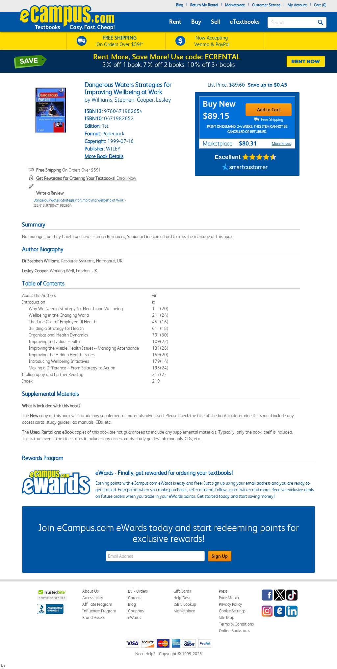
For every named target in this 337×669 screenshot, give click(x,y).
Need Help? (145, 653)
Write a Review (50, 193)
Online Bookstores (234, 630)
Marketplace (235, 5)
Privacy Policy (230, 604)
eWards (134, 617)
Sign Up (220, 556)
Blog (179, 5)
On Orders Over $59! (68, 170)
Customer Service (266, 5)
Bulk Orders (138, 591)
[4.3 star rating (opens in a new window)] (259, 157)
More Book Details (104, 156)
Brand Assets (93, 617)
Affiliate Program (97, 604)
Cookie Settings (232, 610)
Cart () (320, 5)
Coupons (136, 610)
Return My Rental (204, 5)
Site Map (226, 617)
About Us (90, 591)
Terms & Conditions (236, 624)
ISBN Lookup (184, 604)
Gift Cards (182, 591)
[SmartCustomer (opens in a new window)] (245, 168)
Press (223, 591)
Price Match (229, 597)
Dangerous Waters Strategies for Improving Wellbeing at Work (79, 200)
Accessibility (92, 597)
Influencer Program (99, 610)
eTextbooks (244, 21)
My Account (297, 5)
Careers (134, 597)
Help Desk (181, 597)
